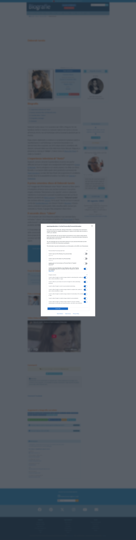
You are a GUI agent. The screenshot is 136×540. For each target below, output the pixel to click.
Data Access (68, 313)
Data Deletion (60, 313)
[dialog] (68, 270)
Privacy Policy (76, 313)
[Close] (92, 226)
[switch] (85, 254)
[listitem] (68, 250)
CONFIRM (57, 308)
